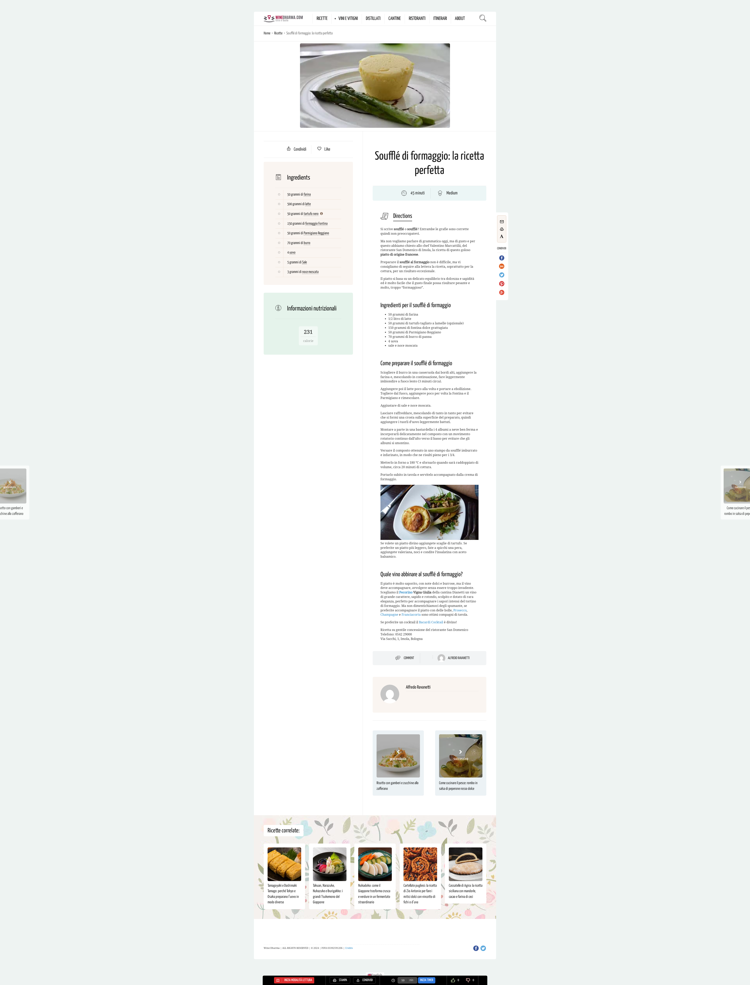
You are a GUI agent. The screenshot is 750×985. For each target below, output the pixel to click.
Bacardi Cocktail (431, 622)
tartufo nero (311, 214)
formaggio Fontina (316, 223)
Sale (304, 262)
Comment (409, 658)
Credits (349, 948)
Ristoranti (417, 18)
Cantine (394, 18)
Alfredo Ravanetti (459, 658)
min (411, 980)
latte (308, 204)
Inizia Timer (426, 980)
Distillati (373, 18)
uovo (292, 252)
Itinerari (440, 18)
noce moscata (310, 272)
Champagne (389, 614)
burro (307, 243)
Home (267, 33)
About (460, 18)
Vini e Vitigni (348, 18)
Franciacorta (411, 614)
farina (307, 194)
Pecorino (405, 592)
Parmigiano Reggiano (316, 233)
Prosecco (460, 610)
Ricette (322, 18)
